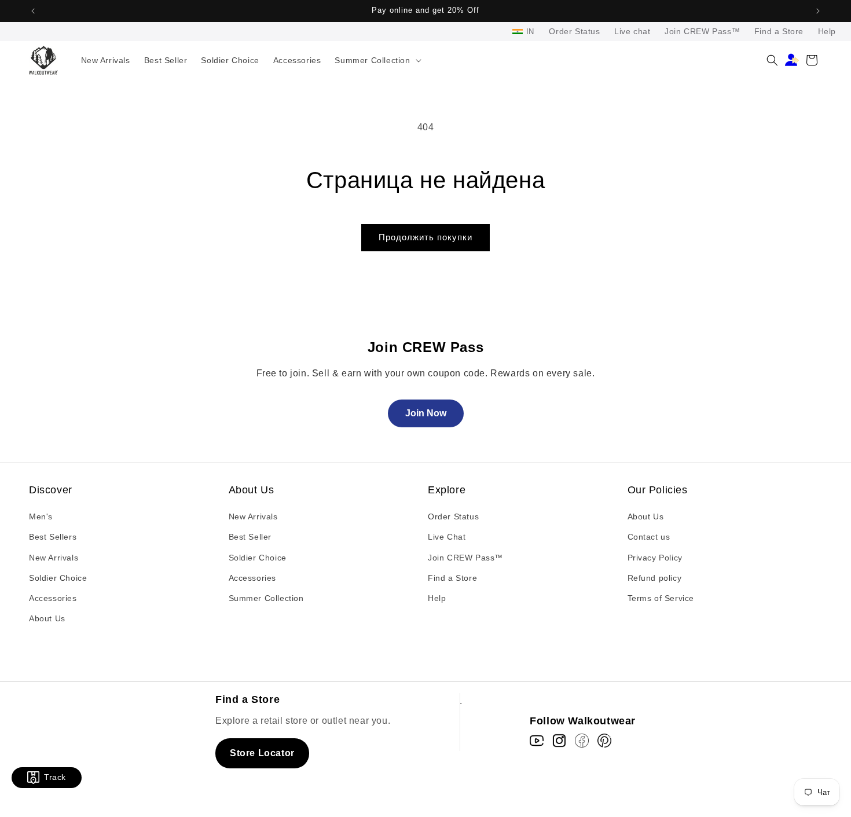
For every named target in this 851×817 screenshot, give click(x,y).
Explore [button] (446, 490)
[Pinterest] (604, 741)
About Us (47, 618)
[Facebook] (582, 741)
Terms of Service (661, 598)
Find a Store (779, 31)
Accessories (53, 598)
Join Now (425, 413)
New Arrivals (53, 557)
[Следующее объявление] (818, 11)
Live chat (632, 31)
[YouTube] (537, 741)
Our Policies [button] (658, 490)
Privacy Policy (655, 557)
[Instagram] (559, 741)
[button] (377, 60)
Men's (41, 516)
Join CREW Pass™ (702, 31)
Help (827, 31)
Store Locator (262, 753)
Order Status (574, 31)
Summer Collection (266, 598)
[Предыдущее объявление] (33, 11)
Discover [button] (50, 490)
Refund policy (655, 577)
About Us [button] (251, 490)
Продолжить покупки (425, 237)
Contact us (649, 536)
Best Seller (250, 536)
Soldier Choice (58, 577)
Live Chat (446, 536)
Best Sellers (52, 536)
